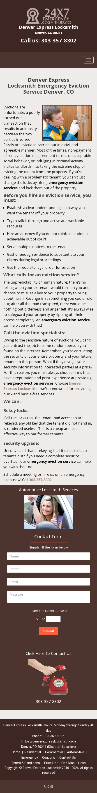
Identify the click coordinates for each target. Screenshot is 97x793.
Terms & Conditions (25, 763)
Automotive (75, 752)
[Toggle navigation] (89, 60)
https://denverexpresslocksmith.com (48, 741)
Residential (33, 752)
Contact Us (67, 757)
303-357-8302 (58, 40)
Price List (51, 763)
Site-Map (68, 763)
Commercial (54, 752)
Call (49, 786)
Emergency (29, 757)
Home (16, 752)
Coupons (48, 757)
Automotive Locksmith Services (48, 489)
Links (82, 763)
